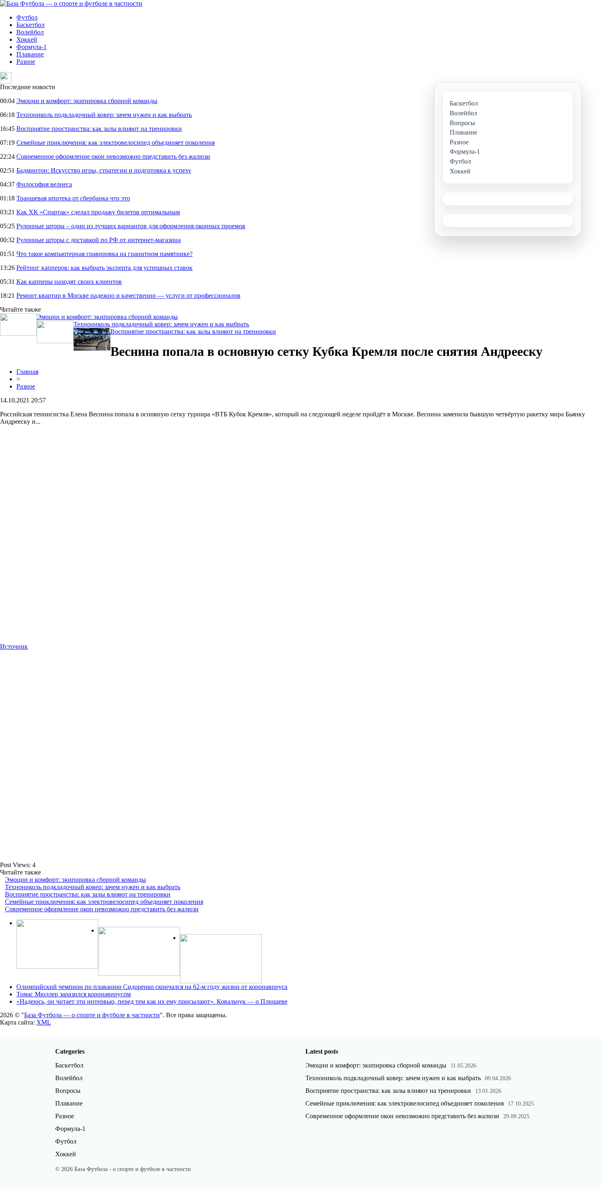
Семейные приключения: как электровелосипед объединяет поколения (115, 142)
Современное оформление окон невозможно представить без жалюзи (113, 156)
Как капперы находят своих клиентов (69, 281)
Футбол (27, 17)
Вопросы (68, 1090)
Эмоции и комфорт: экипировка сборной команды (86, 100)
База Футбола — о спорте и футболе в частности (92, 1014)
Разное (25, 61)
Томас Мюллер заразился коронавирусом (73, 994)
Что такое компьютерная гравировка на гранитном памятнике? (104, 253)
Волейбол (30, 32)
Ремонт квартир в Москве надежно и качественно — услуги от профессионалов (128, 295)
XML (43, 1022)
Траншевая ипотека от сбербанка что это (73, 198)
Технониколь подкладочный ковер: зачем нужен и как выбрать (104, 114)
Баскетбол (30, 24)
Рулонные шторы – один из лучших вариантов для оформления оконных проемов (130, 226)
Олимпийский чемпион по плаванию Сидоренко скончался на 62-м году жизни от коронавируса (151, 986)
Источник (14, 646)
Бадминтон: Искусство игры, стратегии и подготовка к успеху (103, 170)
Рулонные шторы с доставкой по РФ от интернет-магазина (98, 239)
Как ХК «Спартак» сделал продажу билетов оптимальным (98, 212)
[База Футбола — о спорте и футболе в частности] (71, 3)
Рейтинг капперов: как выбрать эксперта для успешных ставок (104, 267)
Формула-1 (31, 46)
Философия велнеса (44, 184)
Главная (27, 371)
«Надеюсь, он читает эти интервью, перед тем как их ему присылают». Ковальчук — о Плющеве (151, 1001)
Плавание (30, 54)
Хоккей (26, 39)
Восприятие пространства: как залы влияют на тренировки (99, 128)
